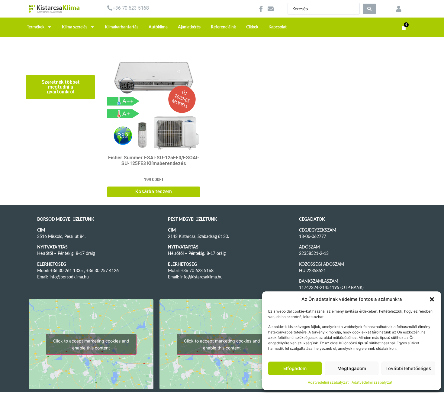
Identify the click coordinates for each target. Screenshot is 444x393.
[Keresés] (369, 9)
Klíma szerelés (74, 27)
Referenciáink (223, 27)
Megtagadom (351, 368)
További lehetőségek (408, 368)
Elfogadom (295, 368)
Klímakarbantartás (121, 27)
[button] (432, 299)
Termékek (35, 27)
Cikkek (252, 27)
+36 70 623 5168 (130, 8)
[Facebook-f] (261, 9)
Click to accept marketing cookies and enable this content (91, 344)
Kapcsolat (278, 27)
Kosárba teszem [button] (153, 191)
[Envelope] (270, 9)
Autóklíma (158, 27)
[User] (399, 9)
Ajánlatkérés (189, 27)
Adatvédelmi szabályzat (328, 382)
